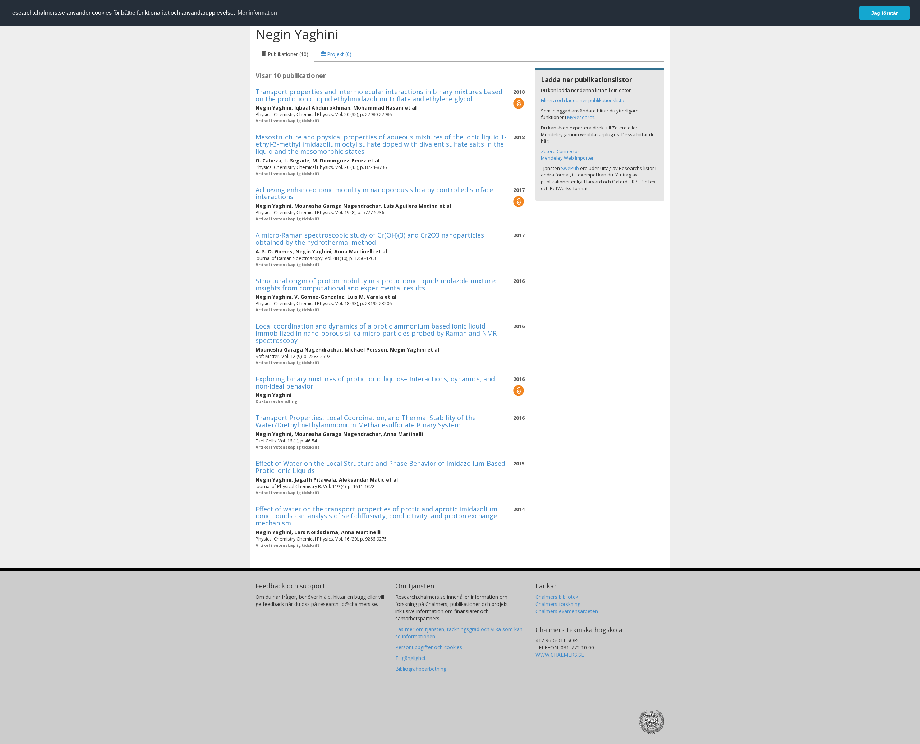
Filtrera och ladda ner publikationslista (582, 100)
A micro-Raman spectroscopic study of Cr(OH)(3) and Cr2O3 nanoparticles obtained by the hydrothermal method (370, 239)
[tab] (285, 54)
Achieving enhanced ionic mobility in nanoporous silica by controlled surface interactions (374, 193)
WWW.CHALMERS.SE (559, 654)
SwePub (570, 168)
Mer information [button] (257, 13)
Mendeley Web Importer (567, 158)
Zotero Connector (560, 151)
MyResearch (580, 117)
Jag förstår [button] (884, 13)
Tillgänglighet (410, 658)
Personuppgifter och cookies (428, 647)
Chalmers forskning (557, 604)
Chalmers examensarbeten (566, 611)
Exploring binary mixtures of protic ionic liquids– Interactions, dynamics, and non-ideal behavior (375, 382)
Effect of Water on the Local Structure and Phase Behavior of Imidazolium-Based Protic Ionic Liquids (380, 467)
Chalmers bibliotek (556, 596)
